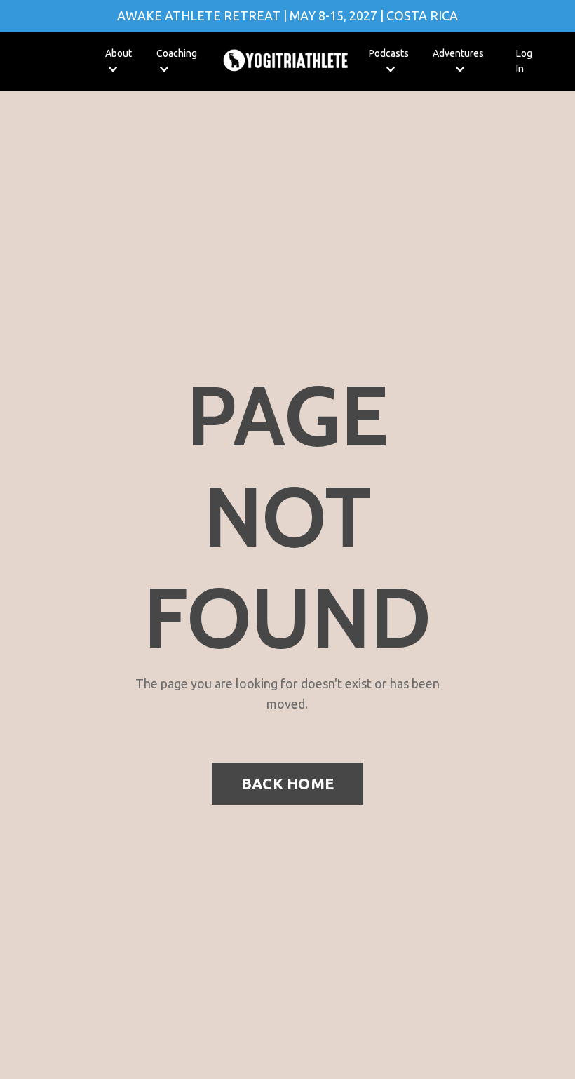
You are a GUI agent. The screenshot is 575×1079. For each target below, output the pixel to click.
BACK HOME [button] (287, 783)
